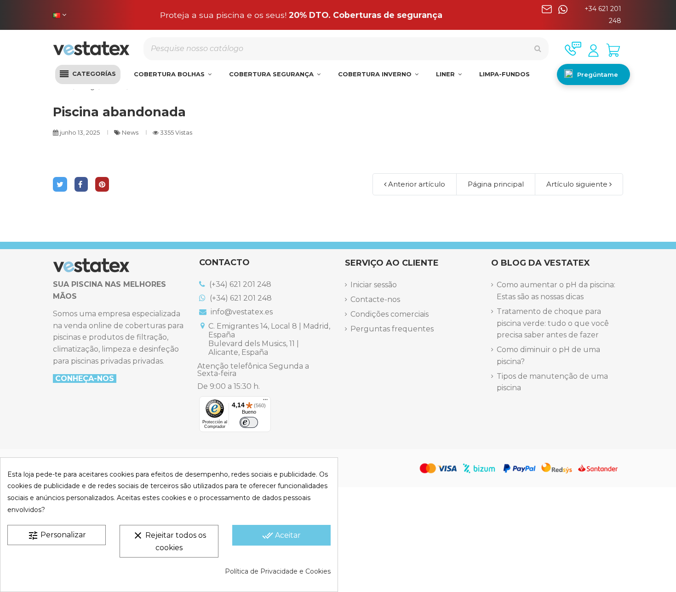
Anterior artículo (415, 184)
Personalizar (57, 535)
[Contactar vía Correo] (547, 14)
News (131, 132)
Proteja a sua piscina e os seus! (301, 15)
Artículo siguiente (577, 184)
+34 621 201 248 (602, 15)
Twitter (60, 184)
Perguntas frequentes (392, 328)
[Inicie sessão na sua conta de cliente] (593, 50)
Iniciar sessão (373, 284)
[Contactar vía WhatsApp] (562, 14)
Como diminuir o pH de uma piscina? (548, 355)
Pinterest (102, 184)
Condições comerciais (389, 314)
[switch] (249, 422)
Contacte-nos (375, 299)
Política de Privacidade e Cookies (278, 571)
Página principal (496, 184)
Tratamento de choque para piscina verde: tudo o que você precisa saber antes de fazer (553, 323)
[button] (87, 74)
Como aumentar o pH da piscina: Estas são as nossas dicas (556, 290)
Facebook (81, 184)
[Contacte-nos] (573, 48)
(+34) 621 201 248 (239, 284)
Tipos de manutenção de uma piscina (552, 382)
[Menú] (265, 401)
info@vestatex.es (241, 311)
